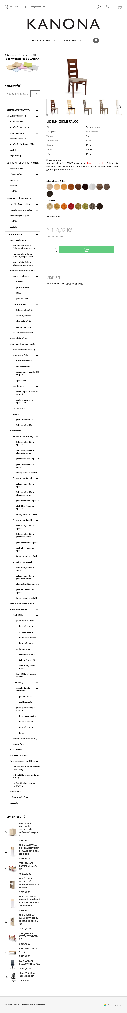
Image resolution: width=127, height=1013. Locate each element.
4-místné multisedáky (23, 520)
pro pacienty (19, 408)
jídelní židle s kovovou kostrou (26, 675)
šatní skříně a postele (19, 198)
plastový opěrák (23, 321)
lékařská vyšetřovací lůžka (22, 144)
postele (13, 185)
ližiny (18, 293)
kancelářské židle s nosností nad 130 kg (26, 768)
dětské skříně (16, 174)
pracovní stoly (16, 168)
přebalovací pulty (18, 138)
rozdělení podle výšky (20, 204)
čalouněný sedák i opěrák (27, 667)
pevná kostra (25, 696)
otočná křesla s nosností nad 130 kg (24, 784)
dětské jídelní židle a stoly (25, 738)
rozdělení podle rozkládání (23, 689)
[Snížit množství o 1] (56, 251)
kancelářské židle (18, 239)
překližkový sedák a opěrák (25, 465)
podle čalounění (23, 648)
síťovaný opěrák (23, 315)
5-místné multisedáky (23, 561)
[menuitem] (43, 40)
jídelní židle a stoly (18, 609)
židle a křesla (14, 234)
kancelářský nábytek (18, 110)
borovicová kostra (27, 637)
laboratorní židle (20, 355)
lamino (22, 732)
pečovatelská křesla (19, 797)
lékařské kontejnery (19, 127)
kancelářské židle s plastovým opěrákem (23, 263)
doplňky (13, 149)
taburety (17, 413)
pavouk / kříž (22, 298)
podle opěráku (19, 304)
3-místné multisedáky (23, 478)
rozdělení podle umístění (21, 209)
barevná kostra (26, 643)
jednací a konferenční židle (22, 270)
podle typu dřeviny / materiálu (25, 709)
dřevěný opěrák (23, 326)
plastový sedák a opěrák (27, 458)
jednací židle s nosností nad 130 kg (26, 776)
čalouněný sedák (24, 425)
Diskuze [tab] (53, 277)
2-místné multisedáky (23, 436)
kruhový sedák (23, 366)
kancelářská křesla (19, 338)
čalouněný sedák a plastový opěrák (25, 451)
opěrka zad (21, 380)
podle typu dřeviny (24, 620)
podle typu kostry (21, 276)
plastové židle (16, 749)
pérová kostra (22, 287)
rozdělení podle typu (19, 215)
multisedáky (15, 430)
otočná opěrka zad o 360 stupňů (27, 373)
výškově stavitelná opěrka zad (24, 401)
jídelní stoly (18, 682)
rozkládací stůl (26, 702)
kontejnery (15, 179)
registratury (15, 155)
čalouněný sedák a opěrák (25, 443)
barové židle (18, 744)
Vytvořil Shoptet (115, 1004)
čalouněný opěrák (24, 310)
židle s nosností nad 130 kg (22, 761)
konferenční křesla (19, 755)
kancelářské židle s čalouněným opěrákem (24, 247)
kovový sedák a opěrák (26, 472)
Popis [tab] (51, 269)
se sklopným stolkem (23, 332)
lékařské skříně (17, 132)
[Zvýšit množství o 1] (56, 248)
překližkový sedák (24, 419)
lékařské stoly (16, 121)
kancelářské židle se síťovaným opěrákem (23, 255)
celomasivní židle (27, 654)
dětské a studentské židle (22, 603)
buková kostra (26, 626)
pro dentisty (18, 386)
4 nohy (19, 281)
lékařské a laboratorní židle (22, 343)
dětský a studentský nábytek (23, 162)
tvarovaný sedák (24, 360)
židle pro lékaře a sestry (24, 349)
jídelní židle (18, 615)
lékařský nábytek (16, 116)
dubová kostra (26, 631)
